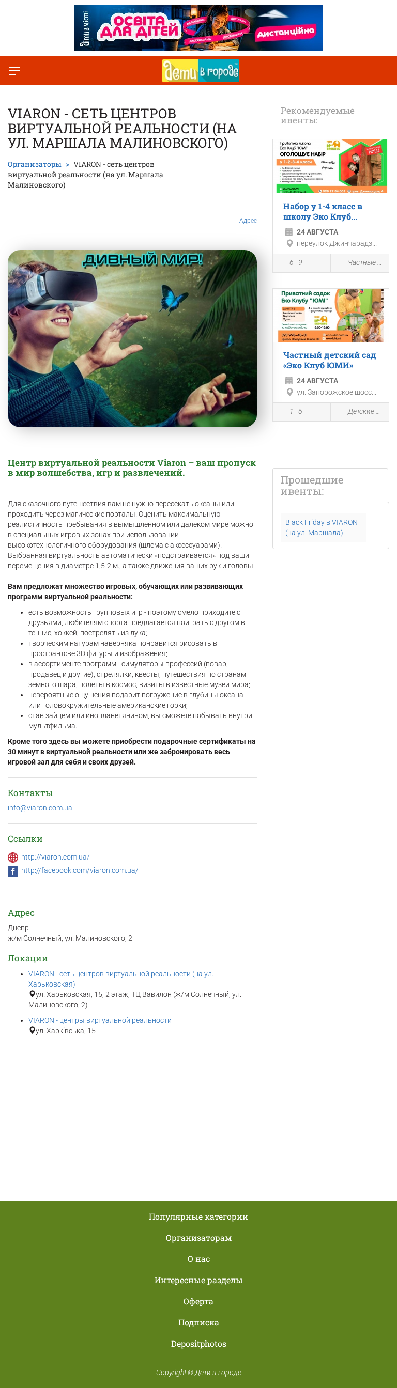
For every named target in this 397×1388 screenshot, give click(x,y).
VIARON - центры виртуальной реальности (100, 1020)
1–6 (295, 411)
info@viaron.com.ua (40, 808)
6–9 (295, 262)
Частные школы (366, 262)
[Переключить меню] (14, 70)
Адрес (248, 220)
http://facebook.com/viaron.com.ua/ (80, 870)
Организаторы (35, 164)
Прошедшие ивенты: (312, 485)
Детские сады (366, 411)
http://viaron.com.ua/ (55, 857)
